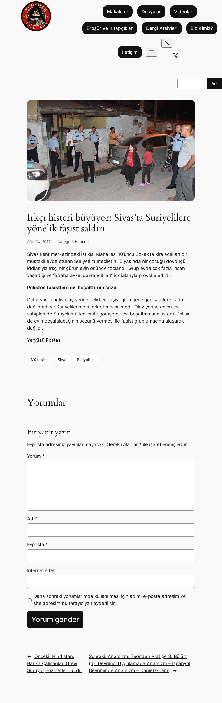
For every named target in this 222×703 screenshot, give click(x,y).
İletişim (130, 52)
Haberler (82, 241)
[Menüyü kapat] (166, 43)
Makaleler (117, 11)
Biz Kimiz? (202, 28)
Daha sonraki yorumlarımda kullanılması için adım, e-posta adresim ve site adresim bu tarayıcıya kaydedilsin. (110, 600)
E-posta (37, 544)
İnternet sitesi (42, 570)
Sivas (62, 359)
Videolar (183, 11)
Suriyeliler (85, 359)
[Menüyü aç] (151, 52)
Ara (180, 74)
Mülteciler (39, 359)
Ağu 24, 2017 (39, 241)
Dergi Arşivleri (162, 28)
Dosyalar (151, 11)
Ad (32, 518)
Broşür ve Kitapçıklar (110, 28)
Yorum (36, 456)
